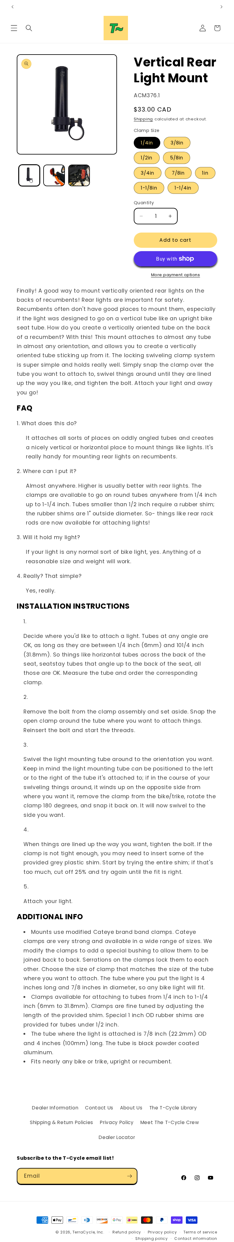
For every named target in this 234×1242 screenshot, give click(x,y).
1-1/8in (149, 188)
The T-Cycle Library (173, 1108)
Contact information (195, 1238)
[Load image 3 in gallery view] (79, 175)
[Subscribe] (129, 1176)
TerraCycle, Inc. (89, 1232)
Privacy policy (162, 1232)
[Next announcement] (221, 6)
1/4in (147, 143)
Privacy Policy (116, 1122)
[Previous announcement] (12, 6)
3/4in (147, 173)
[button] (14, 28)
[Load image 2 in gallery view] (54, 175)
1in (205, 173)
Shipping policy (151, 1238)
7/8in (178, 173)
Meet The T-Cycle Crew (169, 1122)
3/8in (177, 143)
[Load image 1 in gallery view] (29, 175)
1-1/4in (183, 188)
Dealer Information (55, 1108)
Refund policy (126, 1232)
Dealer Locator (117, 1137)
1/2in (147, 158)
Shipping (143, 119)
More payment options (175, 275)
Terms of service (200, 1232)
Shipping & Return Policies (61, 1122)
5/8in (176, 158)
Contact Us (99, 1108)
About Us (131, 1108)
